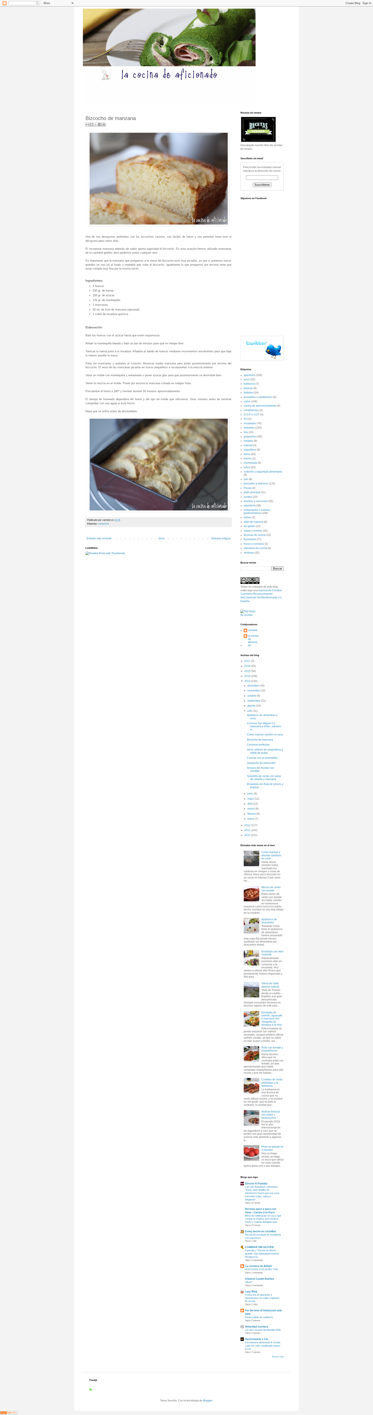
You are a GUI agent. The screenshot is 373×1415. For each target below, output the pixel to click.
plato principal (252, 492)
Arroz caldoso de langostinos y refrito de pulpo (265, 751)
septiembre (254, 700)
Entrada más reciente (99, 538)
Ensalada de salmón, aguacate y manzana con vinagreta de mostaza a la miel (271, 1019)
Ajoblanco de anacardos (269, 921)
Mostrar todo (278, 1357)
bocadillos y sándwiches (258, 397)
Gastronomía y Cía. (257, 1339)
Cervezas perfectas (258, 744)
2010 (247, 835)
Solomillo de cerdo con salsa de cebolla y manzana (264, 778)
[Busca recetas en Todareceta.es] (249, 614)
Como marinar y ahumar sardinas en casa (271, 855)
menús (248, 458)
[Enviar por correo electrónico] (87, 124)
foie (246, 432)
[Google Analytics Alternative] (8, 1413)
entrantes (249, 427)
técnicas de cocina (255, 535)
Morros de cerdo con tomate (271, 889)
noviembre (254, 690)
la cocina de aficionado (253, 640)
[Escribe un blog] (91, 124)
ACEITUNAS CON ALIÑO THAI (261, 1269)
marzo (251, 808)
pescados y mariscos (256, 483)
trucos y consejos (254, 543)
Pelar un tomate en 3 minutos (272, 1148)
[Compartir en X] (95, 124)
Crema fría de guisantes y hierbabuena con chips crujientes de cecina (262, 1298)
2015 (247, 671)
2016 (247, 666)
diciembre (253, 685)
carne (247, 401)
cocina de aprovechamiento (260, 405)
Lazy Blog (251, 1291)
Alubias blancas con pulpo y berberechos (270, 1114)
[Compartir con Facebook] (100, 124)
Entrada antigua (221, 538)
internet (248, 445)
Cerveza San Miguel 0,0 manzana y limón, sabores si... (264, 726)
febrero (251, 813)
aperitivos (249, 375)
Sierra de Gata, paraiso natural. (270, 985)
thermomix (250, 539)
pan (246, 479)
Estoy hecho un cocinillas (260, 1231)
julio (250, 710)
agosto (251, 705)
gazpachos (250, 436)
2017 (247, 661)
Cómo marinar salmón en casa (265, 734)
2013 (247, 681)
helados (248, 440)
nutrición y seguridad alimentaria (263, 471)
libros (247, 454)
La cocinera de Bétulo (258, 1266)
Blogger (207, 1400)
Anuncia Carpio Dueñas (259, 1278)
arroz (247, 379)
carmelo (253, 630)
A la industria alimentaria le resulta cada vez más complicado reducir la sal (262, 1345)
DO (246, 418)
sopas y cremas (253, 530)
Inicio (161, 538)
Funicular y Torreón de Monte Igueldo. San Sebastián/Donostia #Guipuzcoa (262, 1253)
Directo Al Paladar (256, 1183)
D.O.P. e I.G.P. (251, 414)
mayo (250, 798)
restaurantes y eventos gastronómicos (257, 512)
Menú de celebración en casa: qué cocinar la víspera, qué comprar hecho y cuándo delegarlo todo (263, 1218)
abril (250, 803)
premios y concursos (256, 501)
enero (251, 818)
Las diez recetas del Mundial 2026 (263, 1330)
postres (248, 496)
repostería (103, 523)
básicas (248, 388)
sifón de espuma (253, 521)
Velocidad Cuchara (256, 1326)
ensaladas (250, 423)
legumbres (250, 449)
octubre (252, 695)
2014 (247, 676)
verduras (249, 552)
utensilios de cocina (255, 548)
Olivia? (248, 1282)
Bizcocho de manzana (260, 739)
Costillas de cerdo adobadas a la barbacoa (272, 1082)
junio (250, 793)
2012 (247, 825)
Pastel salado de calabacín (259, 1317)
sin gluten (249, 526)
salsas (247, 517)
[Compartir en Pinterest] (104, 124)
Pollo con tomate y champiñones (272, 1049)
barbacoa (249, 383)
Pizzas (247, 488)
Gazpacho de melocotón (261, 762)
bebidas (248, 392)
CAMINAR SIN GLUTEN (259, 1247)
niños (247, 467)
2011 (247, 830)
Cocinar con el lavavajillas (262, 757)
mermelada (250, 462)
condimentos (251, 410)
